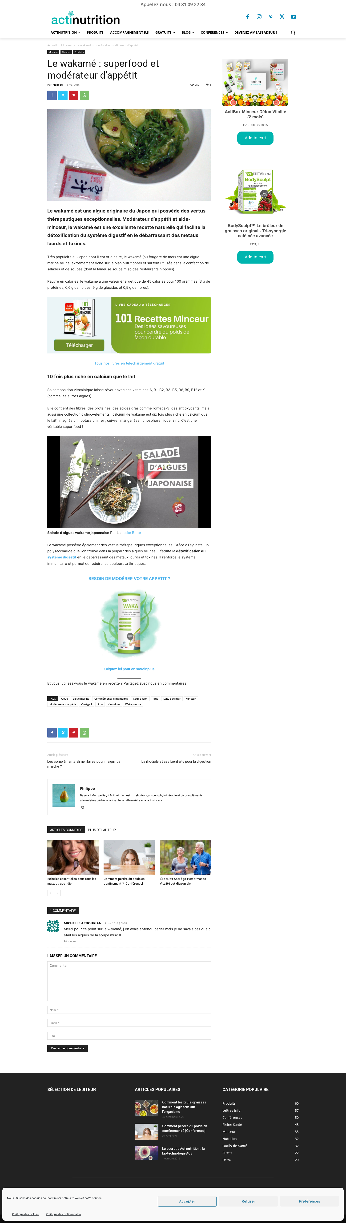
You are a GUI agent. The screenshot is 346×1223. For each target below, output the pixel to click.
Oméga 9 (86, 704)
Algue (64, 698)
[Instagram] (259, 17)
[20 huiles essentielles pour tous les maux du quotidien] (73, 857)
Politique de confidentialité (63, 1214)
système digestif (61, 557)
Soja (100, 704)
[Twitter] (282, 17)
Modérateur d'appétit (62, 704)
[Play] (129, 482)
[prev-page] (50, 893)
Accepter (187, 1201)
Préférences (309, 1201)
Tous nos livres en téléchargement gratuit (129, 363)
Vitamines (114, 704)
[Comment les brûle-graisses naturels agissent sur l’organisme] (146, 1108)
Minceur (66, 45)
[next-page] (58, 893)
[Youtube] (293, 17)
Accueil (52, 45)
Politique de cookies (25, 1214)
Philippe (57, 84)
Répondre (70, 941)
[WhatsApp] (84, 95)
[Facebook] (248, 17)
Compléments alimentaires (111, 698)
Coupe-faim (140, 698)
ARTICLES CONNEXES (66, 830)
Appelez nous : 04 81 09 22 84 (173, 4)
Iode (155, 698)
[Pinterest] (271, 17)
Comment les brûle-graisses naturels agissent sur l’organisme (184, 1107)
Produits (79, 52)
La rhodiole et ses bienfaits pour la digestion (176, 761)
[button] (293, 32)
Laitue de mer (172, 698)
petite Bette (131, 532)
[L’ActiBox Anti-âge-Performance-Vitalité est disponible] (185, 857)
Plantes (66, 52)
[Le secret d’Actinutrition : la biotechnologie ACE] (146, 1152)
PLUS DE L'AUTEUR (102, 830)
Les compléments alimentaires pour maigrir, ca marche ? (83, 764)
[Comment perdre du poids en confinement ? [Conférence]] (129, 857)
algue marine (81, 698)
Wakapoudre (133, 704)
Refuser (248, 1201)
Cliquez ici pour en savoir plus (129, 669)
